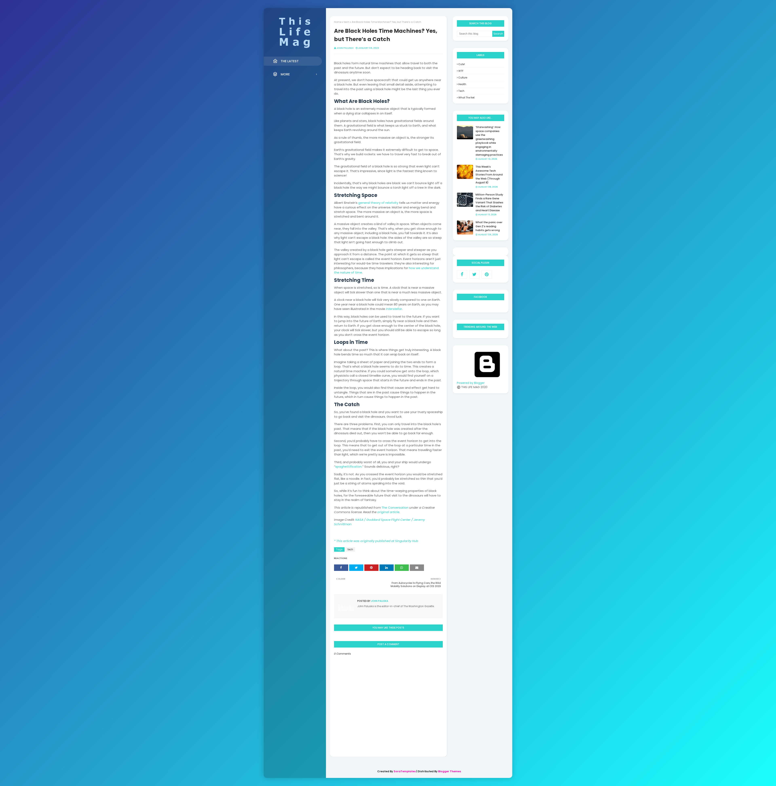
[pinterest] (487, 274)
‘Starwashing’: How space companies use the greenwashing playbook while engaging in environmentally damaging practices (489, 141)
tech (346, 22)
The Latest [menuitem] (290, 61)
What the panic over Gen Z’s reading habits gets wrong (489, 226)
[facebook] (462, 274)
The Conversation (395, 507)
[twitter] (474, 274)
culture (462, 77)
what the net (466, 97)
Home (337, 22)
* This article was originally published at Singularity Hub (376, 541)
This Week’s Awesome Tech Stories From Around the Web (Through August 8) (489, 174)
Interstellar (394, 309)
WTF (460, 71)
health (462, 84)
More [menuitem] (285, 74)
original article (388, 512)
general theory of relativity (378, 203)
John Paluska (345, 48)
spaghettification (348, 466)
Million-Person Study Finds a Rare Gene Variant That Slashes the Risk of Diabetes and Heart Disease (489, 202)
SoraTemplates (405, 771)
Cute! (461, 64)
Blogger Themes (449, 771)
